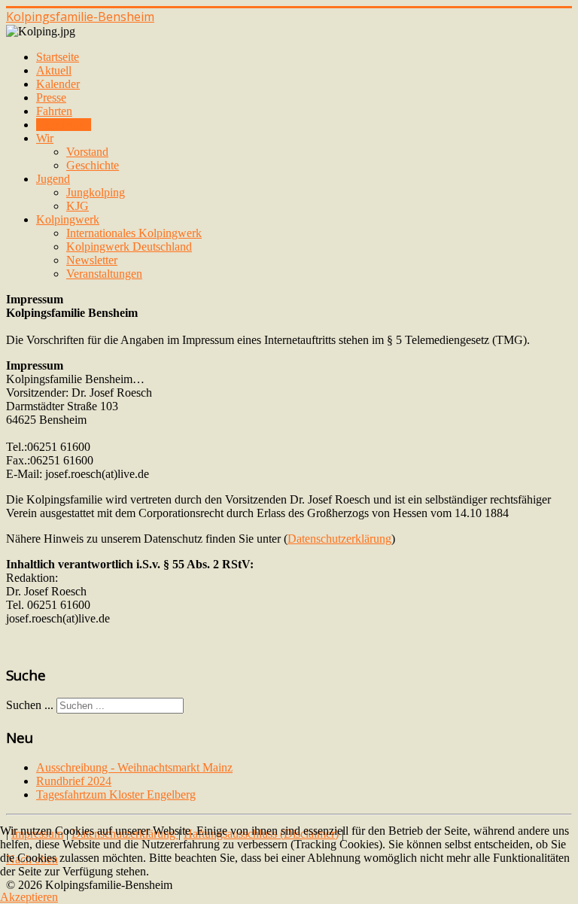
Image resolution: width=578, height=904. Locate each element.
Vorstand (87, 151)
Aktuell (53, 70)
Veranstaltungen (104, 273)
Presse (51, 97)
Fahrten (54, 111)
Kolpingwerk (67, 219)
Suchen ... (29, 705)
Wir (44, 138)
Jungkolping (95, 192)
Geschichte (92, 165)
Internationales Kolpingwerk (134, 233)
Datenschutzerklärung (339, 538)
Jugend (53, 178)
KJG (77, 205)
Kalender (58, 84)
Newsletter (91, 260)
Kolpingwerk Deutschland (129, 246)
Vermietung (63, 124)
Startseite (57, 56)
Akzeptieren (29, 896)
